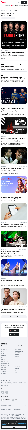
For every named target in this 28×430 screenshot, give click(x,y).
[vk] (2, 392)
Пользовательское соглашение (19, 351)
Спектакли (3, 357)
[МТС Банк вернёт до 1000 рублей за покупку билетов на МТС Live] (14, 184)
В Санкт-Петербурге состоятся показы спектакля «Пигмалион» (13, 169)
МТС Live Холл (4, 361)
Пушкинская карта (5, 363)
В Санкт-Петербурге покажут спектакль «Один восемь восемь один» (13, 109)
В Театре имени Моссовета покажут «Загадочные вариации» (12, 281)
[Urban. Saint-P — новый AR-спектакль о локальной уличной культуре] (14, 125)
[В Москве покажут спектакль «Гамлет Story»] (14, 29)
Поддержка (17, 356)
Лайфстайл (3, 373)
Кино (13, 5)
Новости (4, 40)
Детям (16, 372)
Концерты (17, 368)
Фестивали (3, 367)
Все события (7, 5)
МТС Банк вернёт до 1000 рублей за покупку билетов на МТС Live (12, 198)
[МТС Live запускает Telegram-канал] (14, 211)
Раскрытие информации (12, 382)
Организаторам (18, 360)
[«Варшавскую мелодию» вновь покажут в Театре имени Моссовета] (14, 296)
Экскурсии (3, 371)
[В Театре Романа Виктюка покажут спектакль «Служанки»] (14, 239)
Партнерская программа (20, 362)
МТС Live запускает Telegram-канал (12, 224)
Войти (23, 2)
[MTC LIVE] (3, 2)
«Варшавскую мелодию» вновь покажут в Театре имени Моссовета (13, 310)
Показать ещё (14, 317)
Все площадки (18, 349)
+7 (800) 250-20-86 (5, 380)
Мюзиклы (21, 5)
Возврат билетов (18, 354)
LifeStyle (10, 10)
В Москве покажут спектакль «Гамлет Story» (13, 42)
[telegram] (6, 392)
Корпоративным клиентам (20, 358)
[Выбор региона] (19, 2)
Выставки (3, 369)
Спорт (16, 5)
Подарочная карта (5, 365)
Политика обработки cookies (10, 383)
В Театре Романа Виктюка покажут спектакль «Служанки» (11, 252)
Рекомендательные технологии (19, 365)
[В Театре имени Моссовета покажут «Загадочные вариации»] (14, 267)
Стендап (3, 359)
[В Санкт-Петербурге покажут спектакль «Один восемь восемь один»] (14, 95)
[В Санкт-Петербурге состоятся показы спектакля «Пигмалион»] (14, 155)
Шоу (15, 370)
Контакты (3, 382)
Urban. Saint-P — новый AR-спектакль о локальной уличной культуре (13, 139)
